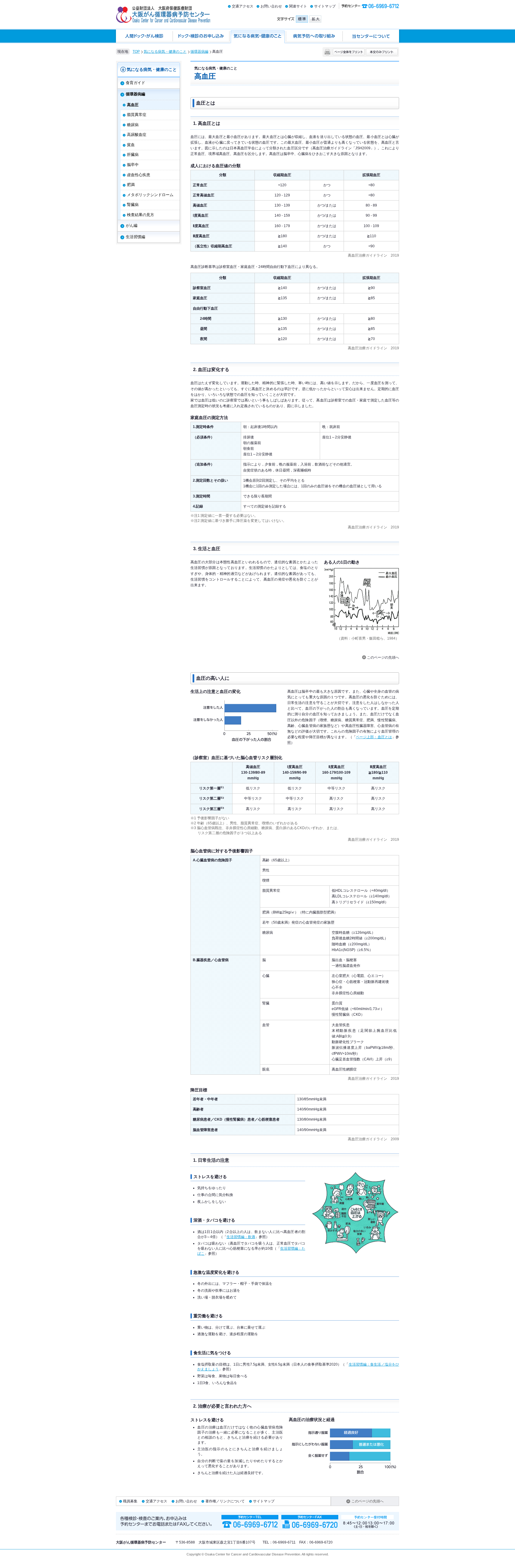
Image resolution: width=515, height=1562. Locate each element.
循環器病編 (199, 51)
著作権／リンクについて (225, 1501)
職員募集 (130, 1501)
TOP (136, 51)
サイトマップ (325, 6)
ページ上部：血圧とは (374, 737)
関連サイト (298, 6)
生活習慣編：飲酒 (241, 1237)
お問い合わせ (271, 6)
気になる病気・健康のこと (165, 51)
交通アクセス (242, 6)
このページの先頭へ (383, 657)
